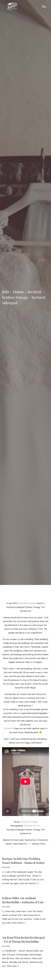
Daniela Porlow (32, 825)
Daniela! (7, 728)
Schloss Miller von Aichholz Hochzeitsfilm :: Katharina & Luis (23, 900)
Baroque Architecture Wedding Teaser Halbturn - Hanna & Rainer (23, 861)
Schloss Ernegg (27, 603)
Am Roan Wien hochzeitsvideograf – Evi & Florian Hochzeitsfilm (23, 939)
